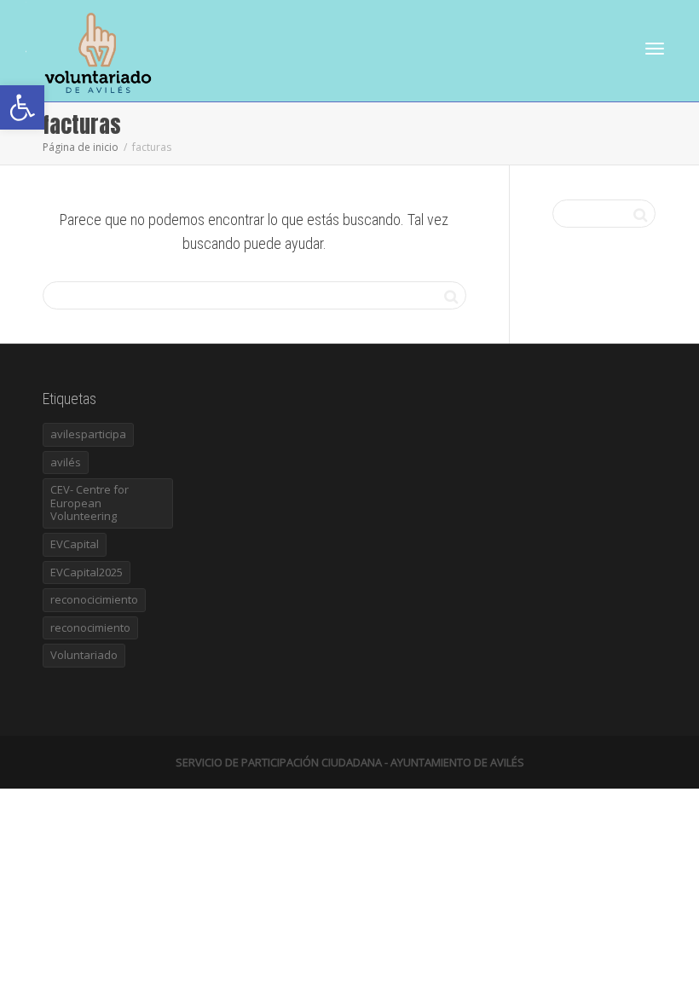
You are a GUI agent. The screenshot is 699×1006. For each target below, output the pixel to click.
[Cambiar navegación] (654, 48)
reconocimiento (90, 627)
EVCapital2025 (86, 572)
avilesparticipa (88, 434)
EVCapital (74, 544)
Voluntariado (84, 654)
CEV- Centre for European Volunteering (89, 502)
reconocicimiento (94, 599)
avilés (65, 462)
